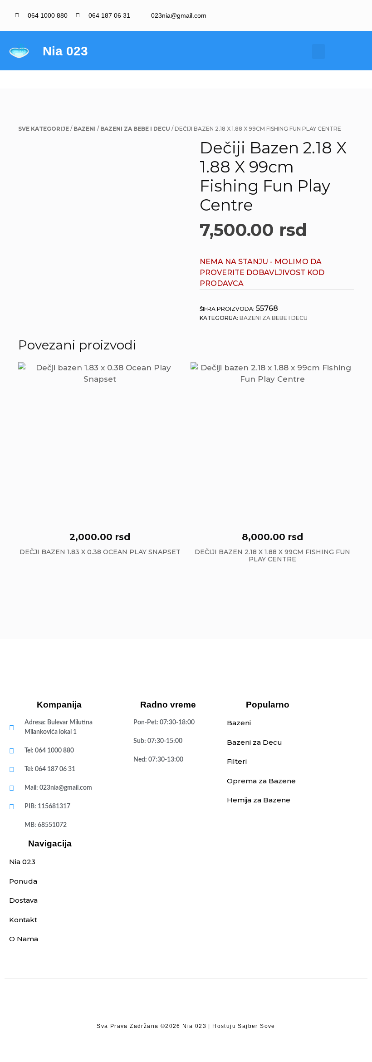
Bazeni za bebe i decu (135, 128)
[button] (318, 51)
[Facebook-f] (337, 15)
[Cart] (350, 51)
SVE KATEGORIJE (43, 128)
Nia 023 (65, 51)
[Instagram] (352, 15)
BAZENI (84, 128)
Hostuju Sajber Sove (243, 1026)
